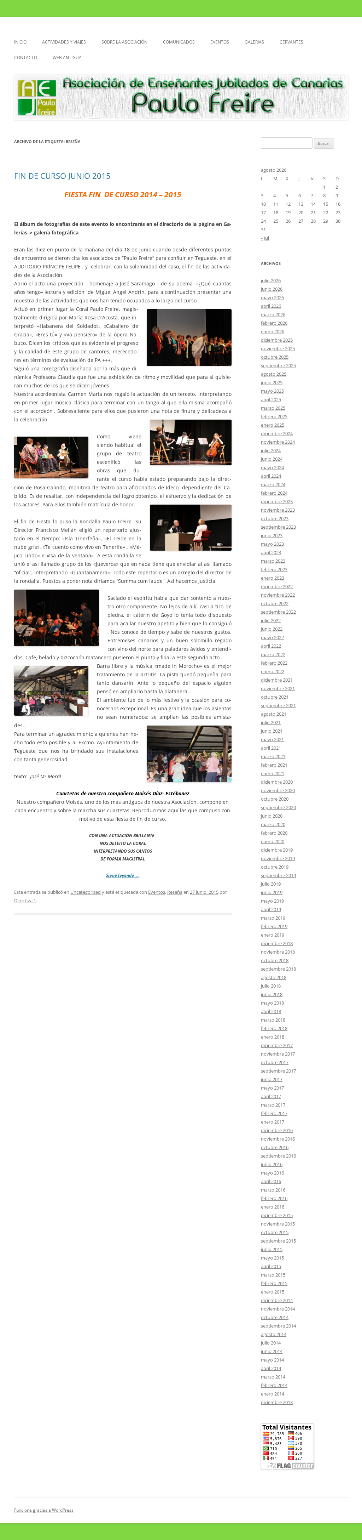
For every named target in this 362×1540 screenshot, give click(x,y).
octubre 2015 (274, 1232)
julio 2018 (271, 986)
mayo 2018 (272, 1003)
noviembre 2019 (278, 858)
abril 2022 (271, 646)
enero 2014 (272, 1394)
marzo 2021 (273, 756)
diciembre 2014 (277, 1300)
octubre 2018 (274, 960)
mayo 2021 (272, 739)
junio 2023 (271, 535)
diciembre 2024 (277, 433)
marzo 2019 (273, 918)
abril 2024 (271, 476)
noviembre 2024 (278, 442)
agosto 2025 (273, 374)
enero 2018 (272, 1037)
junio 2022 (271, 629)
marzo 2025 (273, 408)
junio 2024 (271, 459)
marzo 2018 (273, 1020)
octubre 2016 (274, 1147)
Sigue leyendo (122, 875)
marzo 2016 (273, 1190)
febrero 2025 (274, 416)
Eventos (219, 42)
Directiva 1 (25, 900)
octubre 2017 (274, 1062)
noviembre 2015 (278, 1224)
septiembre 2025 (278, 365)
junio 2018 (271, 994)
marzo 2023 (273, 561)
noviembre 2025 (278, 348)
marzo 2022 (273, 654)
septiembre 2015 (278, 1241)
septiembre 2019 (278, 875)
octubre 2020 (274, 799)
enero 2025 (272, 425)
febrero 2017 (274, 1113)
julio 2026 (271, 280)
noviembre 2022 (278, 595)
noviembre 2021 (278, 688)
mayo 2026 (272, 297)
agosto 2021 (273, 714)
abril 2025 (271, 399)
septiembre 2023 (278, 527)
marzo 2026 (273, 314)
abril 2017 (271, 1096)
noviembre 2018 (278, 952)
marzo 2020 (273, 824)
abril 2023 (271, 552)
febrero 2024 (274, 493)
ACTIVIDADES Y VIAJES (64, 42)
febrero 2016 (274, 1198)
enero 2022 (272, 671)
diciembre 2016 (277, 1130)
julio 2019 (271, 884)
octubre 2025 (274, 357)
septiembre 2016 (278, 1156)
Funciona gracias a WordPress (44, 1510)
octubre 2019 (274, 867)
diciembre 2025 (277, 340)
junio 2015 (271, 1249)
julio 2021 (271, 722)
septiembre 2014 (278, 1326)
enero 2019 (272, 935)
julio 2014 (271, 1343)
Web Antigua (67, 58)
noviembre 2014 (278, 1309)
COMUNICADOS (179, 42)
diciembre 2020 (277, 782)
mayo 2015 (272, 1258)
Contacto (25, 58)
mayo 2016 (272, 1173)
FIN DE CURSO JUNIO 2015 (62, 175)
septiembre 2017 (278, 1071)
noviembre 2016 (278, 1139)
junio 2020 (271, 816)
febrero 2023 (274, 569)
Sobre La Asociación (124, 42)
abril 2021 (271, 748)
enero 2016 (272, 1207)
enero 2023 (272, 578)
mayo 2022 (272, 637)
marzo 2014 (273, 1377)
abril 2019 (271, 909)
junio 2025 (271, 382)
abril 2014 (271, 1368)
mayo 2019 (272, 901)
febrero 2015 (274, 1283)
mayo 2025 (272, 391)
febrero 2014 (274, 1385)
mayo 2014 (272, 1360)
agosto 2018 (273, 977)
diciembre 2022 (277, 586)
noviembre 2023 (278, 510)
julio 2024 (271, 450)
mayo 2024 (272, 467)
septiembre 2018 (278, 969)
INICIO (20, 42)
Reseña (174, 892)
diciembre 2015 (277, 1215)
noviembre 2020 (278, 790)
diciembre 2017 (277, 1045)
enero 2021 (272, 773)
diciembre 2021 (277, 680)
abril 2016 (271, 1181)
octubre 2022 (274, 603)
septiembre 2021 (278, 705)
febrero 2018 (274, 1028)
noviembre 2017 (278, 1054)
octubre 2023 (274, 518)
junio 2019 (271, 892)
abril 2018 (271, 1011)
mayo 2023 (272, 544)
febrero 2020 (274, 833)
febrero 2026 (274, 323)
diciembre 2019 (277, 850)
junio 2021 (271, 731)
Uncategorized (85, 892)
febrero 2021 (274, 765)
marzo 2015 (273, 1275)
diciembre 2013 (277, 1402)
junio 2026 (271, 289)
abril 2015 (271, 1266)
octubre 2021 (274, 697)
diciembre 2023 (277, 501)
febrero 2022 (274, 663)
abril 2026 (271, 306)
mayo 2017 (272, 1088)
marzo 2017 (273, 1105)
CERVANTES (291, 42)
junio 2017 (271, 1079)
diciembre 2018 (277, 943)
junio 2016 (271, 1164)
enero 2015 (272, 1292)
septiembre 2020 (278, 807)
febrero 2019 (274, 926)
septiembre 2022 (278, 612)
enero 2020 (272, 841)
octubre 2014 (274, 1317)
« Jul (265, 238)
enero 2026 (272, 331)
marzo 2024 (273, 484)
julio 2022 (271, 620)
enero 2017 (272, 1122)
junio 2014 (271, 1351)
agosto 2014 (273, 1334)
